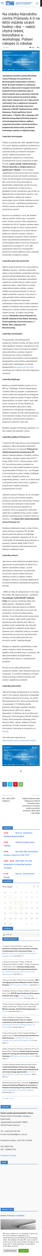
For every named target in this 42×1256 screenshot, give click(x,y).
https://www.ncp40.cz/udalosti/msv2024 (19, 740)
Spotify (5, 731)
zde (37, 428)
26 (10, 897)
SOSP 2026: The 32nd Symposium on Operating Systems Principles (18, 864)
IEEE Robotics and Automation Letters (22, 1056)
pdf (22, 956)
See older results (7, 1098)
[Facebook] (4, 784)
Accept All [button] (23, 1251)
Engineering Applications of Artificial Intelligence (18, 1090)
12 (21, 908)
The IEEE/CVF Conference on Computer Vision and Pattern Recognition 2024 (19, 953)
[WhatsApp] (20, 784)
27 (16, 897)
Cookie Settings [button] (10, 1251)
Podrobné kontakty (8, 1155)
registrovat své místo (25, 367)
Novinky (11, 9)
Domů (4, 9)
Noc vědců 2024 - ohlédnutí (9, 799)
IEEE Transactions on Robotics (19, 985)
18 (16, 913)
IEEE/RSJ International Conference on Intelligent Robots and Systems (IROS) (20, 1024)
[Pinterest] (15, 784)
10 (10, 908)
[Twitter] (10, 784)
